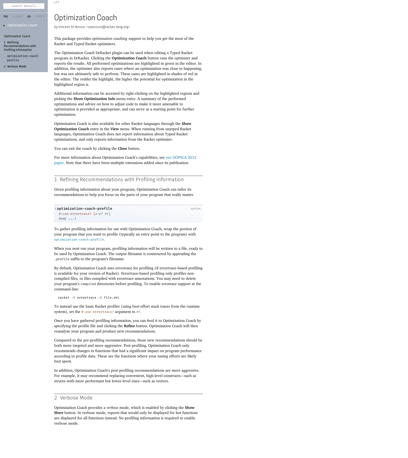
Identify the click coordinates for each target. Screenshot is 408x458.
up (29, 16)
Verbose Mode (16, 66)
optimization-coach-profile (84, 209)
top (5, 16)
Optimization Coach (22, 25)
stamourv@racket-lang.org (108, 27)
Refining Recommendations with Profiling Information (20, 46)
